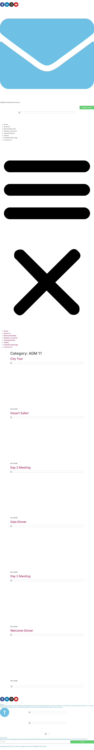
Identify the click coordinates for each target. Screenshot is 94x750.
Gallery (6, 135)
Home (6, 124)
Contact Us (8, 140)
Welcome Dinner (21, 630)
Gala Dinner (18, 522)
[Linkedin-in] (7, 4)
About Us (7, 127)
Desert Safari (19, 413)
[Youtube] (16, 4)
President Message (11, 138)
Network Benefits (10, 129)
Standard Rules (9, 133)
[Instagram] (11, 4)
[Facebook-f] (2, 4)
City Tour (16, 359)
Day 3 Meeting (20, 467)
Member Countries (10, 131)
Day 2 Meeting (20, 576)
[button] (47, 235)
